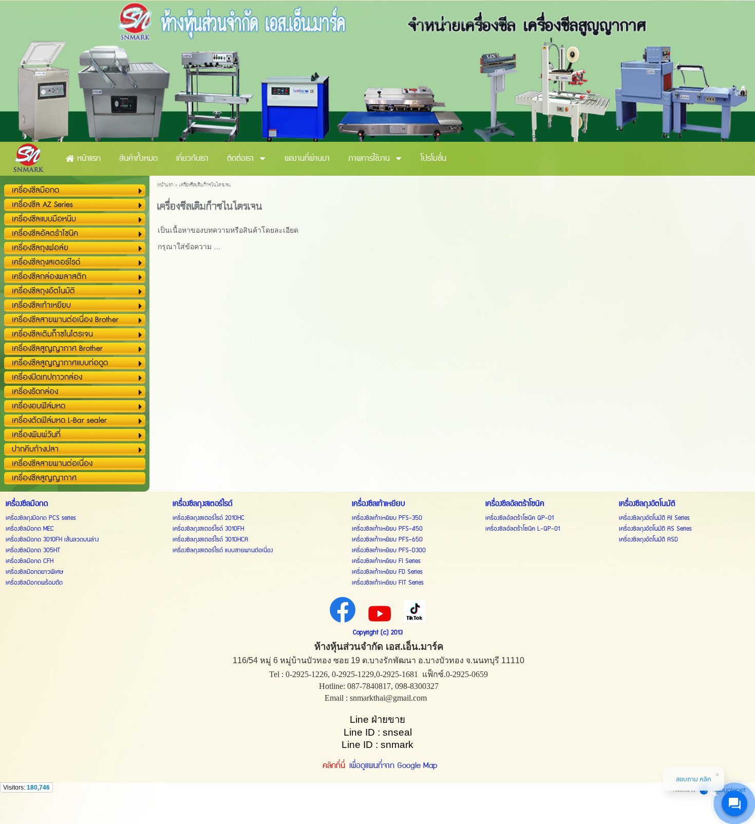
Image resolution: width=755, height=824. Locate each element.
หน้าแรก (165, 185)
